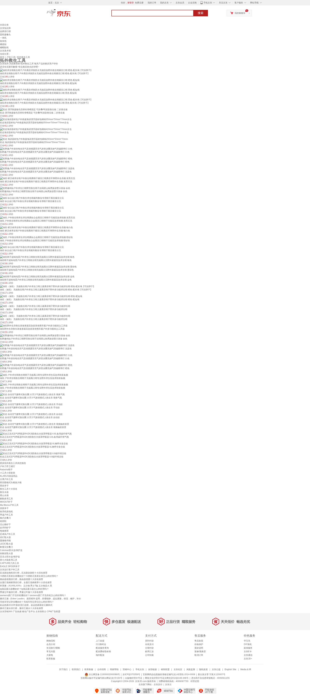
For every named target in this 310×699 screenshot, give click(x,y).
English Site (230, 669)
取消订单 (198, 655)
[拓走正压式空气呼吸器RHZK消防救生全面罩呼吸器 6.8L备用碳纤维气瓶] (36, 433)
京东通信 (248, 655)
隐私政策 (203, 669)
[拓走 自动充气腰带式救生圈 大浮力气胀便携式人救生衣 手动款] (31, 404)
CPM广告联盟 (53, 611)
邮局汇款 (149, 651)
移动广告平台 (28, 611)
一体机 (3, 38)
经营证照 (195, 681)
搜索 (200, 13)
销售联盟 (165, 669)
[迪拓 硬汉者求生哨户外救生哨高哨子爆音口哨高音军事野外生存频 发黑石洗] (37, 178)
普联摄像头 (5, 34)
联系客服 (50, 658)
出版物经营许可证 (133, 678)
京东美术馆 (5, 50)
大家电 (49, 655)
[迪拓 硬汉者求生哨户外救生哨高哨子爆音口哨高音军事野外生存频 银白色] (36, 227)
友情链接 (152, 669)
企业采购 (192, 2)
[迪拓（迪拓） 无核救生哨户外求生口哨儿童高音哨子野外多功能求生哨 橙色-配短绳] (41, 296)
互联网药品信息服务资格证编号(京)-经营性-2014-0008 (169, 674)
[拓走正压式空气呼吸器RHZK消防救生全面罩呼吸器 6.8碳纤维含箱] (33, 453)
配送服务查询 (102, 648)
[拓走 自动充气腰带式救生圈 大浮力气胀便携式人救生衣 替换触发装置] (34, 424)
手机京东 (207, 2)
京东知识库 (5, 28)
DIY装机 (248, 644)
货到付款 (149, 640)
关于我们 (63, 669)
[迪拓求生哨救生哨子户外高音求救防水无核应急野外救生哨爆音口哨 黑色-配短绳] (39, 90)
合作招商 (101, 669)
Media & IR (245, 669)
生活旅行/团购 (53, 648)
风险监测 (190, 669)
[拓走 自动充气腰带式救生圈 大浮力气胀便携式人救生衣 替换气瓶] (32, 394)
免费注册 (139, 2)
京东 (70, 14)
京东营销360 (6, 611)
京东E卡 (248, 651)
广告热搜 (17, 611)
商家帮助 (114, 669)
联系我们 (76, 669)
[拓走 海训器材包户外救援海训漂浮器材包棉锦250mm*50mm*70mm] (34, 139)
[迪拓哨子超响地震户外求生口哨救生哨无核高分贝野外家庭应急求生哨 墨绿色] (38, 266)
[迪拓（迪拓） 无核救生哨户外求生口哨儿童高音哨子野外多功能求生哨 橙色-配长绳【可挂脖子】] (47, 286)
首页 (2, 57)
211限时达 (101, 644)
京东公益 (216, 669)
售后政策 (198, 640)
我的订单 (152, 2)
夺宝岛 (247, 640)
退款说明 (198, 648)
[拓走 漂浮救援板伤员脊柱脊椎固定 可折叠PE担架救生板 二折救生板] (34, 109)
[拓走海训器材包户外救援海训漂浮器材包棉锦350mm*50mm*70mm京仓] (36, 119)
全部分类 (4, 25)
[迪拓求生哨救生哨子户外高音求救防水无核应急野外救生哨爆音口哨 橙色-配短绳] (39, 80)
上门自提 (100, 640)
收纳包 (3, 41)
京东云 (168, 684)
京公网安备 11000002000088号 (104, 674)
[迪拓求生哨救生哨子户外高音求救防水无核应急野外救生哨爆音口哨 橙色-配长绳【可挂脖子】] (46, 70)
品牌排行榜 (5, 31)
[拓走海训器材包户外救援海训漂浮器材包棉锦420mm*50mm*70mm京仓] (36, 129)
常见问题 (50, 651)
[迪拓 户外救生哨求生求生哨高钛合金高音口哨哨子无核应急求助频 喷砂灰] (36, 237)
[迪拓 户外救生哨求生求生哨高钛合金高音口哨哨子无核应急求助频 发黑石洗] (37, 217)
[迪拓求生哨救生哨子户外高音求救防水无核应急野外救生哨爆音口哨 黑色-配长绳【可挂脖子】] (46, 99)
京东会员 (180, 2)
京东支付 (158, 684)
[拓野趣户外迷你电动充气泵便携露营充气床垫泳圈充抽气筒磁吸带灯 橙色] (36, 158)
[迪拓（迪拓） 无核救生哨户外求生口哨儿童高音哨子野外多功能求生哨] (35, 306)
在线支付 (149, 644)
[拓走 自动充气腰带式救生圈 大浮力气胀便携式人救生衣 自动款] (31, 414)
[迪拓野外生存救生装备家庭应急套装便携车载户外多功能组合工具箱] (33, 325)
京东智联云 (41, 611)
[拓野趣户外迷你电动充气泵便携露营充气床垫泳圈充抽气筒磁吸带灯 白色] (36, 149)
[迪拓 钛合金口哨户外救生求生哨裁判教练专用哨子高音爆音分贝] (32, 198)
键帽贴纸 (4, 47)
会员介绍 (50, 644)
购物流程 (50, 640)
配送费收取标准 (103, 651)
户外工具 (11, 57)
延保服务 (248, 648)
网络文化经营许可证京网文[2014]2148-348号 (167, 678)
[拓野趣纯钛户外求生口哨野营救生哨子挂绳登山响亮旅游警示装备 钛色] (35, 188)
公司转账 (149, 655)
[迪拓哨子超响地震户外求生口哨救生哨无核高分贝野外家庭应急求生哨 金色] (37, 276)
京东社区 (178, 669)
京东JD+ (248, 658)
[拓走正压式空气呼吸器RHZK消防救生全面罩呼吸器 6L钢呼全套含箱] (34, 443)
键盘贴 (3, 44)
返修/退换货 (200, 651)
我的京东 (164, 2)
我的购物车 (240, 13)
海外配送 (100, 655)
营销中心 (127, 669)
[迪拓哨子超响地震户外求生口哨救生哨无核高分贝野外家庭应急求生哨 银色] (37, 257)
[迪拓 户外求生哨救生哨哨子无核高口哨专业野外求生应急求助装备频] (34, 375)
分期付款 (149, 648)
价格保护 (198, 644)
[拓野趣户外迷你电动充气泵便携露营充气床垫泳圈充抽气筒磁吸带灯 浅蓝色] (37, 168)
